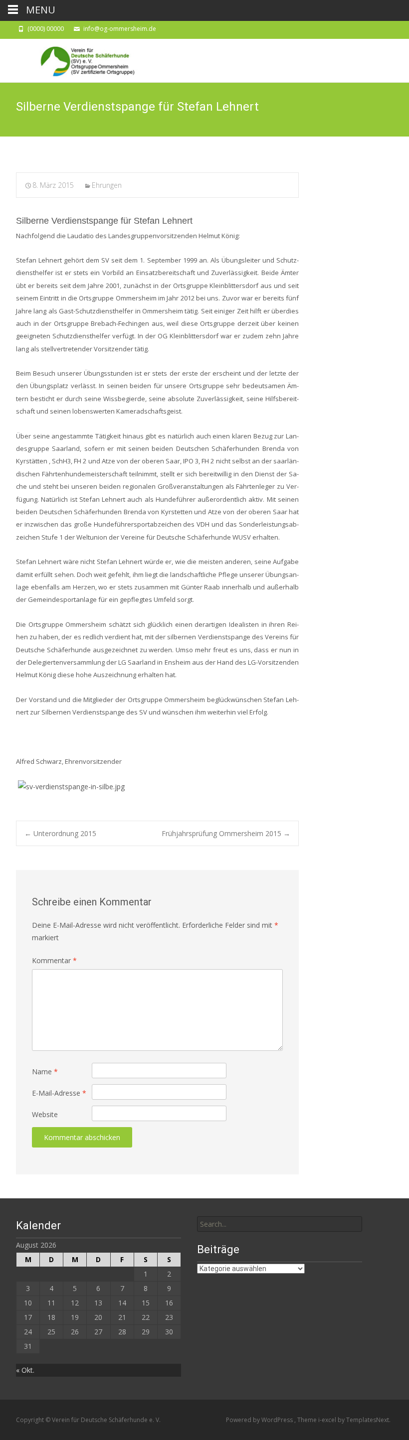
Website (45, 1114)
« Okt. (25, 1370)
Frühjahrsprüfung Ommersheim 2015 (226, 833)
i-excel (328, 1420)
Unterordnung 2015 (60, 833)
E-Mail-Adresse (59, 1093)
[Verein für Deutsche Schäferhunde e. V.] (77, 59)
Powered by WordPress (260, 1420)
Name (45, 1071)
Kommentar (54, 960)
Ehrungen (107, 185)
